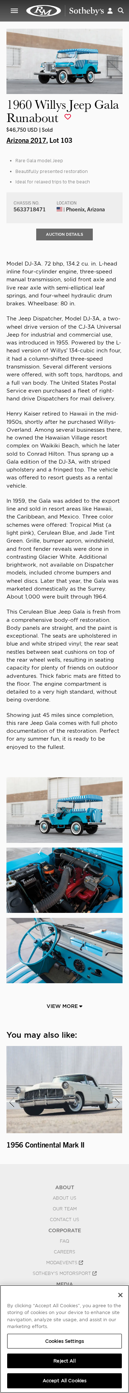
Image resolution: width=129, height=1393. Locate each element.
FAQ (64, 1241)
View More (63, 1006)
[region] (64, 1339)
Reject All (64, 1361)
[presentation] (11, 1102)
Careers (64, 1251)
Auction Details (64, 234)
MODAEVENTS (62, 1262)
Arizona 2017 (26, 140)
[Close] (120, 1295)
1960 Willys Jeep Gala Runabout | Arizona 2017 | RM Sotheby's (65, 11)
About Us (64, 1198)
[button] (110, 10)
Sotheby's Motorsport (62, 1273)
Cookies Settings (64, 1341)
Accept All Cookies (64, 1380)
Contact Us (64, 1219)
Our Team (65, 1208)
